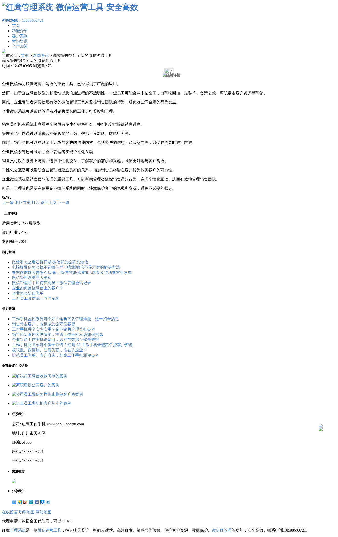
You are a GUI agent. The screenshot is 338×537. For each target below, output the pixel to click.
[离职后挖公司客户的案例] (35, 385)
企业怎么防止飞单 (28, 293)
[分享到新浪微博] (25, 502)
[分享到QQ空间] (20, 502)
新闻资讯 (20, 41)
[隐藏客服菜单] (320, 413)
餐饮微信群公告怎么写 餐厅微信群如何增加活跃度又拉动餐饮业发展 (72, 272)
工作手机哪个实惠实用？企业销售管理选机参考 (53, 329)
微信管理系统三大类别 (31, 278)
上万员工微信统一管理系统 (35, 298)
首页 (16, 25)
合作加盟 (20, 46)
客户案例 (20, 36)
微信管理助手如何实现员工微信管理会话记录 (51, 283)
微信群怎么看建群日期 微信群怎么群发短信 (50, 262)
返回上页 (48, 202)
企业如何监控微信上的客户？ (37, 288)
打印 (36, 202)
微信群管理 (222, 530)
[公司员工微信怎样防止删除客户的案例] (47, 394)
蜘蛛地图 (27, 512)
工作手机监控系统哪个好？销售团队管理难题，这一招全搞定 (65, 319)
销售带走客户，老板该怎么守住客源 (43, 324)
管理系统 (18, 530)
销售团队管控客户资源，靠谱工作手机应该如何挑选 (57, 334)
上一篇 (8, 202)
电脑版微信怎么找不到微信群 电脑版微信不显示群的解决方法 (66, 267)
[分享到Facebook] (37, 502)
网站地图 (43, 512)
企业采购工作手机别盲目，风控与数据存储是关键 (55, 340)
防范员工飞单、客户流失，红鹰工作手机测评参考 (55, 355)
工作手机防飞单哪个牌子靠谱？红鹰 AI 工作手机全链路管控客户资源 (72, 345)
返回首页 (23, 202)
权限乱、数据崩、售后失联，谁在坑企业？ (49, 350)
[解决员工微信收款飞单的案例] (39, 376)
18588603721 (23, 20)
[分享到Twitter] (48, 502)
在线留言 (10, 512)
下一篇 (63, 202)
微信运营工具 (49, 530)
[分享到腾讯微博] (31, 502)
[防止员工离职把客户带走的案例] (41, 403)
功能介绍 (20, 31)
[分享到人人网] (42, 502)
